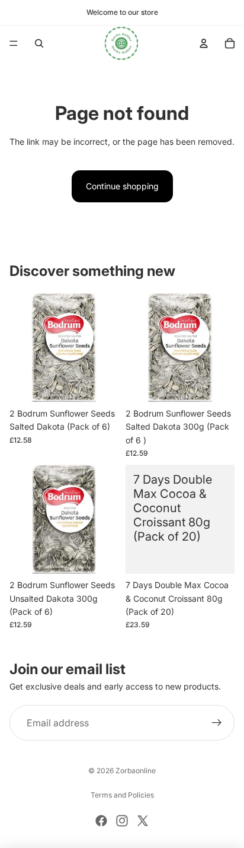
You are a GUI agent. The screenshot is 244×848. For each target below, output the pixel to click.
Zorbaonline (135, 770)
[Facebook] (101, 821)
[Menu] (13, 43)
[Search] (39, 43)
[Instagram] (122, 821)
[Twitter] (143, 821)
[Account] (204, 43)
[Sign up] (216, 722)
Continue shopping (122, 186)
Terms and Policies (122, 794)
